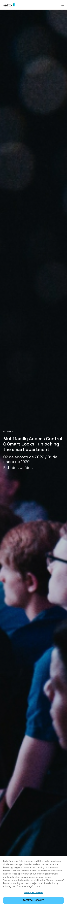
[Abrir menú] (62, 5)
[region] (33, 881)
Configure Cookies (33, 892)
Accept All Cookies (33, 900)
